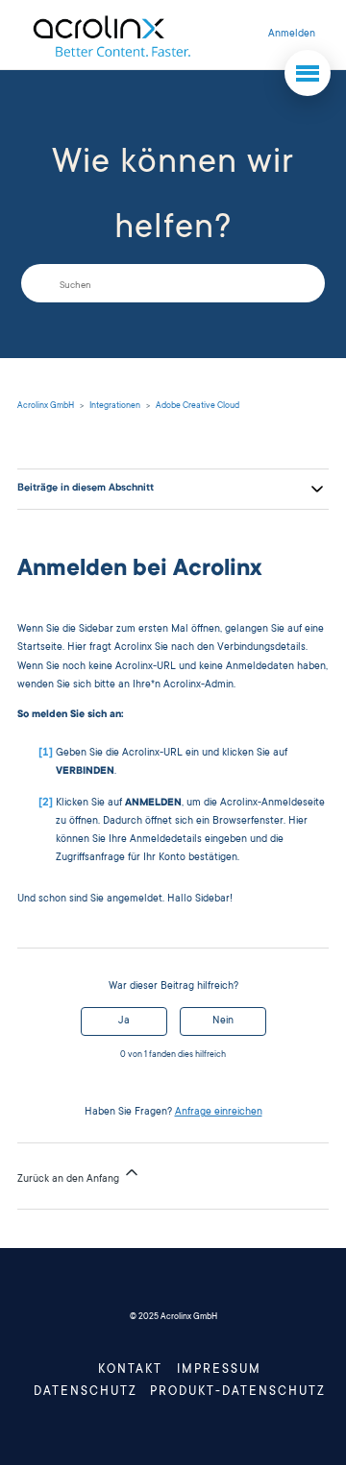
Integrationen (114, 406)
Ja (124, 1021)
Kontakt (130, 1370)
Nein (223, 1021)
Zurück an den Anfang (69, 1180)
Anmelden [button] (291, 34)
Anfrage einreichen (218, 1112)
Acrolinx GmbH (45, 406)
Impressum (219, 1370)
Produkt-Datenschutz (238, 1392)
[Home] (111, 35)
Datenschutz (85, 1392)
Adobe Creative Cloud (197, 406)
